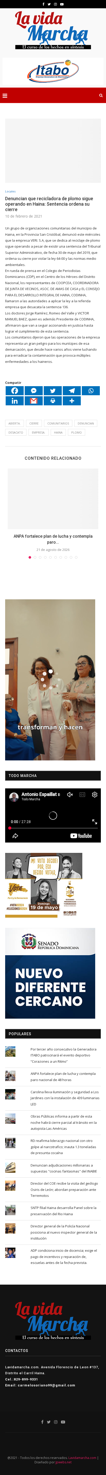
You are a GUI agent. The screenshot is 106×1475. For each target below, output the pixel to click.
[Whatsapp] (91, 390)
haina (58, 432)
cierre (34, 423)
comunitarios (58, 423)
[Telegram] (72, 390)
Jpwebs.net (64, 1462)
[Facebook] (15, 390)
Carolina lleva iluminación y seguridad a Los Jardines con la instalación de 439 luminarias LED (65, 1098)
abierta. (14, 423)
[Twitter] (53, 390)
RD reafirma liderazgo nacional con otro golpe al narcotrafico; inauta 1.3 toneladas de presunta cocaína (63, 1146)
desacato (15, 432)
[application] (50, 679)
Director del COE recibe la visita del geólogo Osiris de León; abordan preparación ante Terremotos (64, 1189)
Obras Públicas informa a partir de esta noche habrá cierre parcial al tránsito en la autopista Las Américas (64, 1122)
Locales (10, 191)
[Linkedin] (15, 400)
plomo (76, 432)
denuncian (86, 423)
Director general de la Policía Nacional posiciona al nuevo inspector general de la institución (64, 1232)
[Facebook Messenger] (34, 390)
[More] (72, 400)
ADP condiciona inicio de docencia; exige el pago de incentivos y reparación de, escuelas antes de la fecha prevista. (64, 1256)
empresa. (38, 432)
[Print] (53, 400)
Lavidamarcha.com (82, 1458)
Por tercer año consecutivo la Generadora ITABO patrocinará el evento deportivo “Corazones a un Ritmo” (63, 1055)
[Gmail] (34, 400)
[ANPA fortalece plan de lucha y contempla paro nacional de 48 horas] (53, 499)
